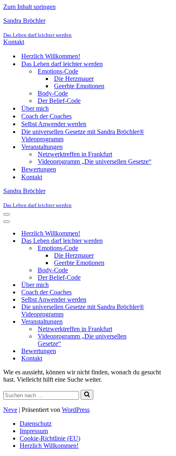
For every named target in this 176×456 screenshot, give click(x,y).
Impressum (34, 430)
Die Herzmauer (74, 78)
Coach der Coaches (46, 116)
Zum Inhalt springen (29, 6)
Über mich (35, 108)
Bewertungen (38, 169)
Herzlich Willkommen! (50, 56)
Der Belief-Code (59, 100)
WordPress (76, 409)
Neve (10, 409)
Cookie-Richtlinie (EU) (50, 438)
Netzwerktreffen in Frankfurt (75, 154)
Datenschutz (36, 423)
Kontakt (13, 41)
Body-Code (53, 93)
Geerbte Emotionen (79, 85)
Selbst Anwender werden (53, 123)
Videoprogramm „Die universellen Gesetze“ (94, 161)
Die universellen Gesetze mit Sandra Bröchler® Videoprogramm (82, 135)
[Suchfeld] (87, 395)
